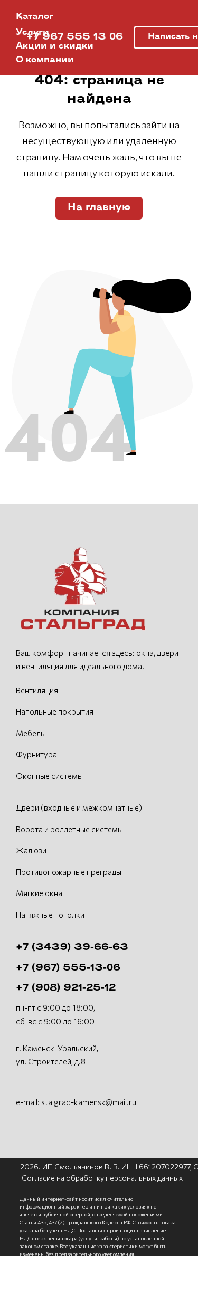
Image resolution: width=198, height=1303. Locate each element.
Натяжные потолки (50, 914)
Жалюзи (31, 850)
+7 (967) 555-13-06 (68, 968)
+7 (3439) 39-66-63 (72, 948)
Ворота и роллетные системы (69, 829)
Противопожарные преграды (68, 872)
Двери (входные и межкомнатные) (79, 807)
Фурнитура (36, 754)
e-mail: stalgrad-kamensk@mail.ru (76, 1102)
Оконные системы (49, 776)
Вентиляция (37, 690)
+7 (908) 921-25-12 (66, 988)
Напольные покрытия (54, 711)
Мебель (30, 733)
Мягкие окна (39, 893)
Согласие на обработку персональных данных (102, 1177)
